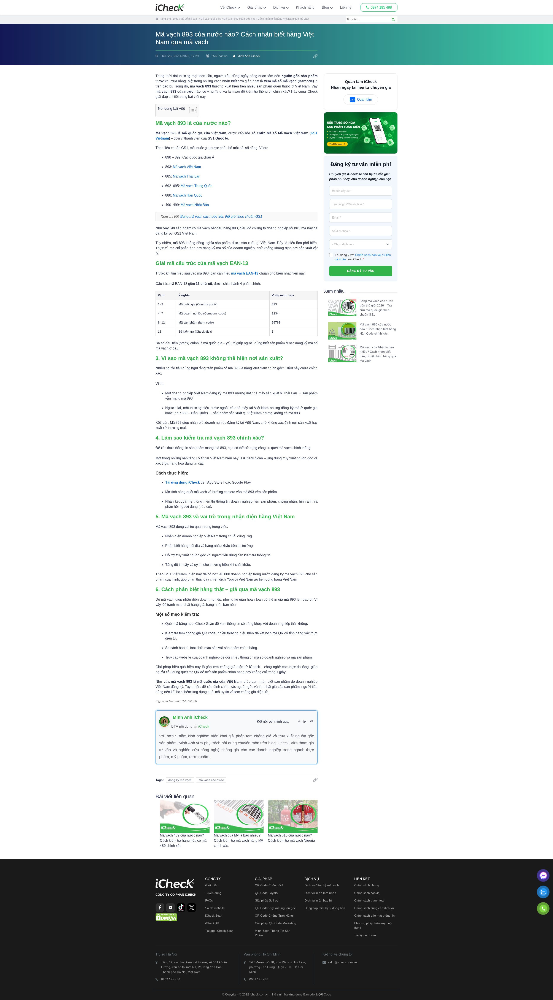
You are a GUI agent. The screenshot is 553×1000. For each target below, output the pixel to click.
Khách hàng (305, 7)
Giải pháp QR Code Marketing (275, 923)
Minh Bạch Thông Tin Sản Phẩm (272, 933)
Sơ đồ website (215, 908)
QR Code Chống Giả (269, 885)
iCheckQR (212, 923)
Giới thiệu (211, 885)
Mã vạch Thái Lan (186, 176)
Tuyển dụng (213, 893)
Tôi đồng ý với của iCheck (363, 257)
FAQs (209, 900)
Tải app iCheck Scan (219, 930)
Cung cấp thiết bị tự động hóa (325, 908)
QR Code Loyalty (266, 893)
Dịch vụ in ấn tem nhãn (320, 893)
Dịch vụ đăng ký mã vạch (322, 885)
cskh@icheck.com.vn (342, 962)
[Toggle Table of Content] (191, 110)
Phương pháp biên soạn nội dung (373, 925)
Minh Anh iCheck (248, 56)
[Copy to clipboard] (315, 56)
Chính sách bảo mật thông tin (374, 915)
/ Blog (175, 18)
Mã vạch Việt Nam (187, 167)
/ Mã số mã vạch (188, 18)
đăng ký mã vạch (180, 780)
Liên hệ (345, 7)
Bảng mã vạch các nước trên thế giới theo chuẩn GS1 (221, 216)
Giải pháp (254, 7)
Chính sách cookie (367, 893)
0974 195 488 (381, 7)
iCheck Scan (213, 915)
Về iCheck (228, 7)
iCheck (203, 726)
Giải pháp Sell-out (267, 900)
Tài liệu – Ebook (365, 935)
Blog (325, 7)
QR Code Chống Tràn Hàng (274, 915)
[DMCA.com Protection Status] (166, 917)
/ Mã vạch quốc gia (210, 18)
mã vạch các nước (211, 780)
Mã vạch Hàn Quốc (187, 195)
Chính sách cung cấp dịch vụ (374, 908)
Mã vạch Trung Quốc (196, 186)
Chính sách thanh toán (369, 900)
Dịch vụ (279, 7)
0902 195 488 (170, 979)
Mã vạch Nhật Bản (195, 205)
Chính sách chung (366, 885)
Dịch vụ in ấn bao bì (318, 900)
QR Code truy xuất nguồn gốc (275, 908)
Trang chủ (165, 18)
